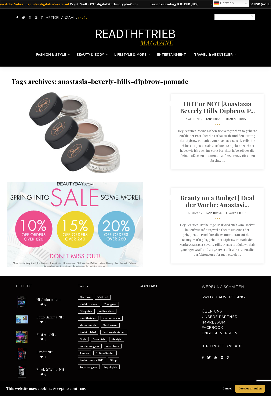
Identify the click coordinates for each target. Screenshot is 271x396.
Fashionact (110, 325)
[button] (87, 389)
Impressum (213, 322)
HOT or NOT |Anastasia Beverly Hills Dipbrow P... (217, 107)
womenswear (111, 318)
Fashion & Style (51, 55)
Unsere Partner (220, 317)
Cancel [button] (227, 388)
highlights (110, 367)
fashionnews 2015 (92, 360)
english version (220, 333)
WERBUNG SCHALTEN (223, 287)
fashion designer (114, 332)
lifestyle (117, 339)
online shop (106, 311)
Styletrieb (99, 339)
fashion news (89, 304)
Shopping (86, 311)
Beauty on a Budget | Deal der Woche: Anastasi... (217, 201)
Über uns (212, 311)
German (226, 3)
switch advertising (223, 297)
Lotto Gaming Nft (50, 317)
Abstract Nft (45, 334)
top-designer (88, 367)
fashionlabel (88, 332)
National (102, 297)
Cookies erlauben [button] (250, 388)
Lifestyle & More (130, 55)
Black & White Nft (50, 369)
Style (83, 339)
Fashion (85, 297)
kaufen (84, 353)
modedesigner (89, 346)
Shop (113, 360)
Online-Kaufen (105, 353)
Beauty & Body (90, 55)
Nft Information (48, 299)
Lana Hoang (214, 118)
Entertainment (171, 55)
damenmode (88, 325)
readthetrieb (88, 318)
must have (112, 346)
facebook (212, 328)
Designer (110, 304)
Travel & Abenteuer (213, 55)
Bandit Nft (44, 352)
